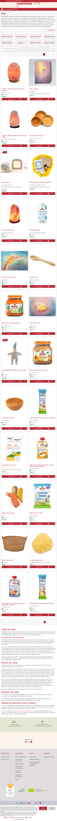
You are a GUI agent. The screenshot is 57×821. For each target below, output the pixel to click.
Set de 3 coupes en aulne (36, 135)
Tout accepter (43, 808)
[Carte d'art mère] (42, 72)
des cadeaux (11, 24)
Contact (17, 779)
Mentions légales (19, 763)
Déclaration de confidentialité (6, 815)
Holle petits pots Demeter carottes (10, 323)
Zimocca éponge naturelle (36, 560)
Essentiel (9, 817)
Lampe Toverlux (6, 182)
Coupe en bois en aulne (8, 417)
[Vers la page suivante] (55, 54)
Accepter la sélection (52, 808)
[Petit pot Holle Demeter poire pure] (42, 353)
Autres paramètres (19, 819)
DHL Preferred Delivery (19, 817)
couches (19, 712)
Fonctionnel (30, 817)
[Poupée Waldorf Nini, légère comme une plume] (14, 353)
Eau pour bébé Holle (35, 230)
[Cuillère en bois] (42, 260)
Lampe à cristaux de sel (8, 230)
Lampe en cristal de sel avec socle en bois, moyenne (13, 89)
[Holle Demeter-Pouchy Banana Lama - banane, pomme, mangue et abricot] (42, 448)
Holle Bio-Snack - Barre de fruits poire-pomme (42, 603)
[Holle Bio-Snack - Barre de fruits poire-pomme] (42, 586)
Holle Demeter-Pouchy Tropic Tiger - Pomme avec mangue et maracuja (13, 604)
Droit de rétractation (20, 757)
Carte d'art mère (34, 88)
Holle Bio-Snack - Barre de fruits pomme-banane (42, 417)
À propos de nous (5, 757)
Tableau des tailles (34, 759)
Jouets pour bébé (12, 21)
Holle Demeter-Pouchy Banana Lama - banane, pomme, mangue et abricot (42, 465)
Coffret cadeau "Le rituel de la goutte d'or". (41, 182)
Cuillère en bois (34, 277)
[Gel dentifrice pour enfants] (14, 448)
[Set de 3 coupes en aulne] (42, 119)
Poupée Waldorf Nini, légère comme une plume (14, 370)
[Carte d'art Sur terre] (42, 306)
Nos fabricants (5, 759)
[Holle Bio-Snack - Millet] (42, 496)
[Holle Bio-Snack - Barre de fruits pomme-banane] (42, 401)
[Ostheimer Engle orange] (14, 496)
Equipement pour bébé (48, 21)
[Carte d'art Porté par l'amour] (14, 260)
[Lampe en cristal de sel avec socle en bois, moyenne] (14, 72)
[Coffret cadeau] (42, 165)
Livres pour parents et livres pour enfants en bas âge (24, 711)
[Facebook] (26, 742)
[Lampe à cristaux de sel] (14, 213)
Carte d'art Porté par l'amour (9, 277)
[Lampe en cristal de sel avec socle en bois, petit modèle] (14, 119)
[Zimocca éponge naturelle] (42, 543)
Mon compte (33, 757)
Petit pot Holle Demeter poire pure (39, 370)
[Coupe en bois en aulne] (14, 401)
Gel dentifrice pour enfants (9, 465)
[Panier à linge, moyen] (14, 543)
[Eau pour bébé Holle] (42, 213)
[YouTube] (31, 742)
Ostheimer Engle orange (8, 513)
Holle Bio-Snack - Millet (36, 513)
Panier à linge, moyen (7, 560)
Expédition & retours (49, 757)
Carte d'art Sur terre (35, 323)
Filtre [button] (53, 48)
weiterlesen (50, 30)
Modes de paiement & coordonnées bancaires (35, 763)
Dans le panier (11, 99)
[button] (17, 6)
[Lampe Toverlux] (14, 165)
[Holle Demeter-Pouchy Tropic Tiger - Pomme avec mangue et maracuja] (14, 586)
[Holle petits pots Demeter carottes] (14, 306)
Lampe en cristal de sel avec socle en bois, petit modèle (14, 136)
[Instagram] (29, 742)
